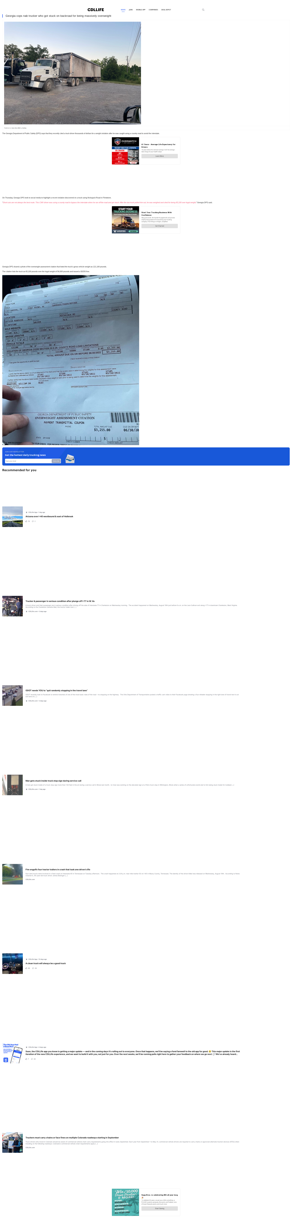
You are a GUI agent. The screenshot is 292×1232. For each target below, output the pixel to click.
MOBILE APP (140, 10)
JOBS (131, 10)
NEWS (123, 10)
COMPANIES (153, 10)
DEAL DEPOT (166, 10)
